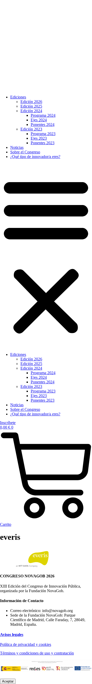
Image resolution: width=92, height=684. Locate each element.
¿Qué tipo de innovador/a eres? (35, 156)
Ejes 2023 (39, 138)
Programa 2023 (43, 134)
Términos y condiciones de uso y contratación (37, 653)
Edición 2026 (31, 101)
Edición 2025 (31, 106)
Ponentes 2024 (42, 124)
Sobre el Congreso (25, 152)
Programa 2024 (43, 115)
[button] (46, 255)
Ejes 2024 (39, 120)
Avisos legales (11, 634)
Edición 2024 (31, 111)
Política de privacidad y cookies (25, 644)
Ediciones (18, 97)
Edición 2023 (31, 129)
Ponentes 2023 (42, 143)
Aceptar (8, 681)
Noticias (17, 147)
